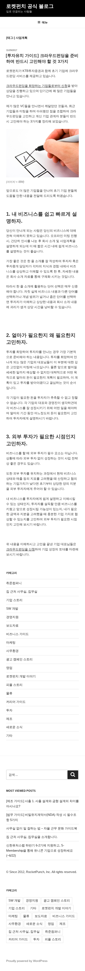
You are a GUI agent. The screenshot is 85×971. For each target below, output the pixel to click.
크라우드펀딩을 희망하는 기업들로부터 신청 (36, 85)
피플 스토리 (14, 684)
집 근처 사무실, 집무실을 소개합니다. (32, 837)
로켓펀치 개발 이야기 (21, 676)
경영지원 (12, 617)
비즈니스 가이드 (17, 634)
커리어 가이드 (16, 701)
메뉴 (45, 22)
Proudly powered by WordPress (26, 961)
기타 (9, 735)
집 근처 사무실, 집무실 (21, 591)
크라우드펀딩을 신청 (20, 549)
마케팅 (10, 642)
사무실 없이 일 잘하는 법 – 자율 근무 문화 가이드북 (41, 828)
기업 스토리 (14, 600)
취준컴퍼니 (14, 583)
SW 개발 (12, 608)
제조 (9, 718)
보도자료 (12, 625)
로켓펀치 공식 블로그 (30, 6)
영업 (9, 668)
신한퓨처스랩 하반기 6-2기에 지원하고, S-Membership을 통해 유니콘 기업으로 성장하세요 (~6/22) (39, 850)
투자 (9, 710)
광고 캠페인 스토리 (19, 659)
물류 (9, 693)
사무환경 (12, 651)
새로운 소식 (14, 727)
